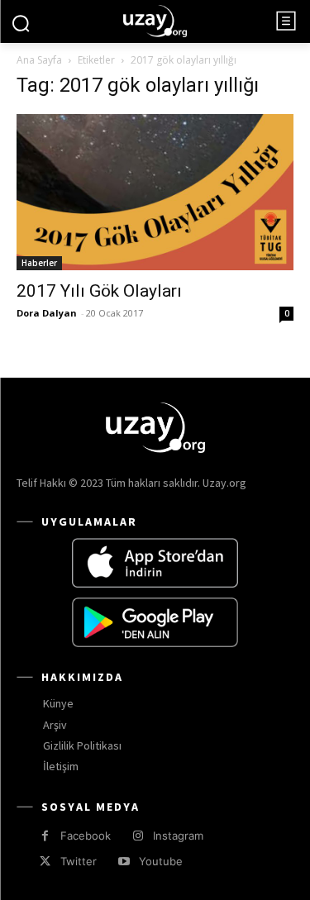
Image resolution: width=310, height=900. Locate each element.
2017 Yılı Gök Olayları (99, 291)
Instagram (178, 835)
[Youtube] (123, 861)
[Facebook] (45, 836)
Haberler (39, 263)
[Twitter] (45, 861)
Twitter (78, 861)
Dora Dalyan (47, 313)
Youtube (161, 861)
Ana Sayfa (39, 60)
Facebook (85, 835)
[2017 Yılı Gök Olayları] (155, 191)
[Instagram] (137, 836)
